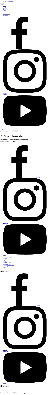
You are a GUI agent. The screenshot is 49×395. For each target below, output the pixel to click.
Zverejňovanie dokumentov (8, 265)
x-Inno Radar (5, 15)
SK (1, 133)
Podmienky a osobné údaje (8, 267)
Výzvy (4, 10)
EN (3, 133)
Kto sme (4, 6)
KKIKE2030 (5, 12)
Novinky (5, 11)
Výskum (5, 8)
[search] (6, 131)
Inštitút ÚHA (5, 9)
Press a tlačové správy (7, 262)
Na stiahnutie (5, 266)
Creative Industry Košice (8, 257)
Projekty (4, 7)
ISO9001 (5, 258)
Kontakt (4, 269)
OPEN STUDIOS (6, 14)
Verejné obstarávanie (7, 264)
